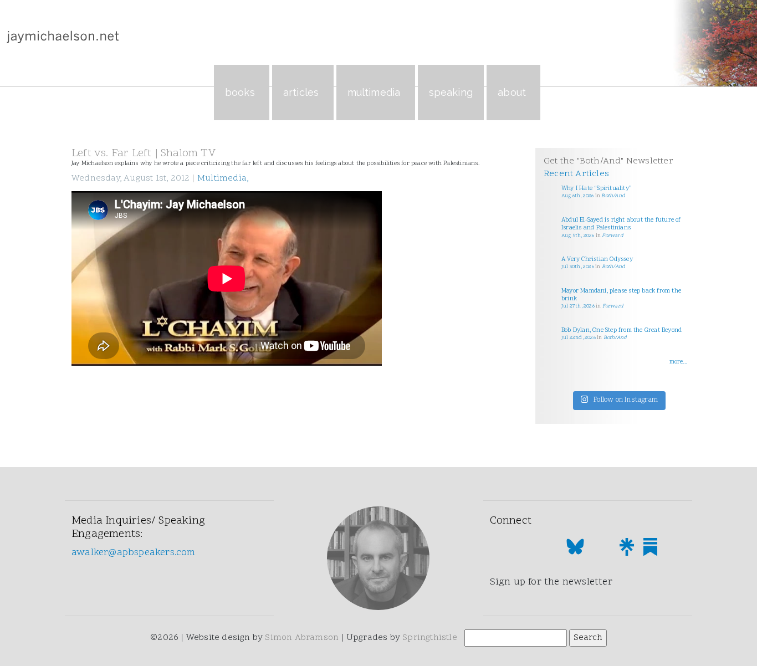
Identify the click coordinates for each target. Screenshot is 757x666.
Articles (301, 92)
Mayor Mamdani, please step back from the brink (621, 295)
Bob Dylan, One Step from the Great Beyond (621, 330)
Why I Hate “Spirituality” (596, 189)
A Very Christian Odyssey (597, 259)
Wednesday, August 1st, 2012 (133, 178)
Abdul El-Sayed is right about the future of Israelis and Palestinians (621, 224)
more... (678, 362)
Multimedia (374, 92)
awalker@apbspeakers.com (133, 553)
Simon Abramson (302, 638)
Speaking (451, 92)
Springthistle (429, 638)
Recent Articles (576, 174)
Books (240, 92)
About (512, 92)
